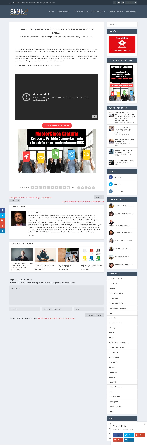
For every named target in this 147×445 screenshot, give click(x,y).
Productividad (113, 382)
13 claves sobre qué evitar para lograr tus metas (44, 266)
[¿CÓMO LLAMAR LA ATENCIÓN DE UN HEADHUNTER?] (111, 151)
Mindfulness (113, 372)
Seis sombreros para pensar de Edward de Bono (91, 266)
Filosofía (112, 333)
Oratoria (112, 377)
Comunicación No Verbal (117, 303)
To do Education (81, 12)
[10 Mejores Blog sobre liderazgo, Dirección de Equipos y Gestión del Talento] (111, 128)
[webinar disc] (122, 100)
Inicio (51, 12)
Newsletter (131, 12)
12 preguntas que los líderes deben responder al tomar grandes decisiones (22, 265)
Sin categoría (130, 122)
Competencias (63, 12)
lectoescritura (113, 362)
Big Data (54, 37)
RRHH (124, 122)
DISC (110, 313)
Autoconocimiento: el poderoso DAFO (66, 266)
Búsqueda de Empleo (116, 293)
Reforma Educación (115, 387)
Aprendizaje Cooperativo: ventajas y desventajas (39, 3)
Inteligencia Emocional (117, 347)
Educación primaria (115, 323)
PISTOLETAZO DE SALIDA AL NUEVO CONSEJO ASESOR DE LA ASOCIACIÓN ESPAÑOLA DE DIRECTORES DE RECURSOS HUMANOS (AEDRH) (125, 116)
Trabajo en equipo (115, 407)
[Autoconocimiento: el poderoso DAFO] (68, 255)
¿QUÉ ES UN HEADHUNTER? (124, 161)
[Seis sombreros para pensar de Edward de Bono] (91, 255)
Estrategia (78, 37)
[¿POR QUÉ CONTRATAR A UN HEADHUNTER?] (111, 141)
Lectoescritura (114, 357)
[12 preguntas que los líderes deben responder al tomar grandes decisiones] (22, 254)
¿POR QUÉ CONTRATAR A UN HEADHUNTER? (124, 141)
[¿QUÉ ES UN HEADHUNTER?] (111, 162)
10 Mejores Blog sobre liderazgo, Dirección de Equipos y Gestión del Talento (123, 130)
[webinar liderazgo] (57, 173)
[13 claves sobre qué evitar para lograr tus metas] (45, 255)
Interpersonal (113, 352)
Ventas (111, 411)
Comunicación (114, 298)
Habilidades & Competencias (119, 342)
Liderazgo (126, 135)
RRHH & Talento (114, 397)
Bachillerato (113, 283)
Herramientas (98, 12)
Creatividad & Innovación (66, 37)
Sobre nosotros (116, 12)
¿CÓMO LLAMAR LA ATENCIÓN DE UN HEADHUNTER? (125, 151)
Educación (112, 318)
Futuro (111, 338)
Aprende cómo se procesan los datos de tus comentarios (56, 318)
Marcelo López (34, 37)
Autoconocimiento (115, 278)
